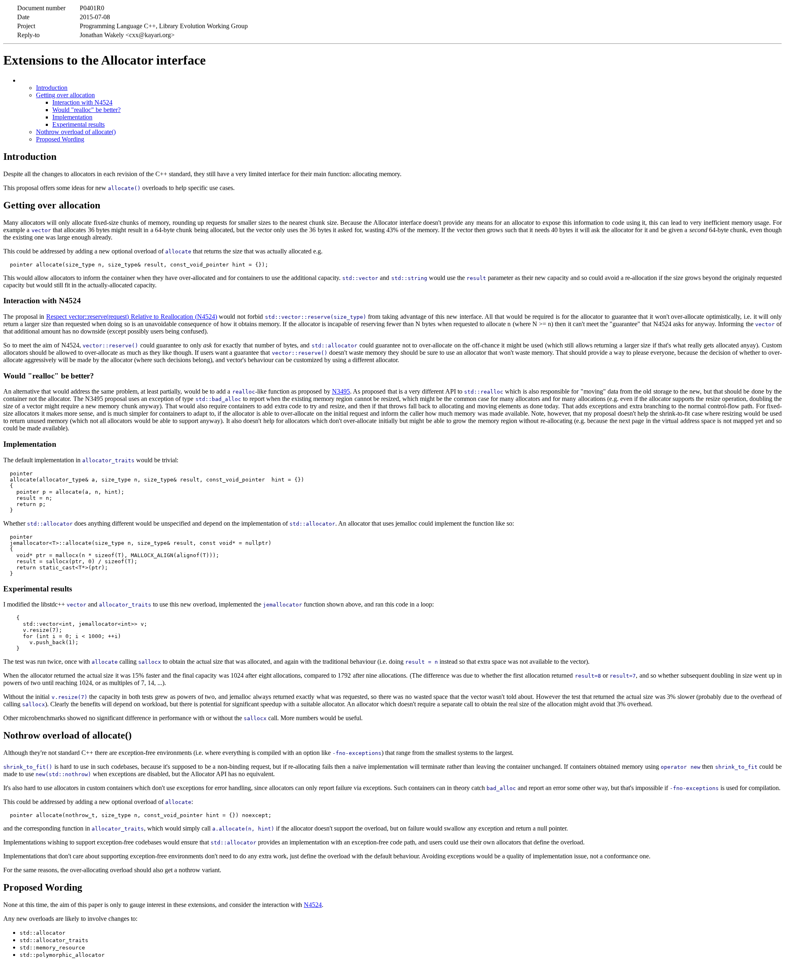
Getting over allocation (65, 95)
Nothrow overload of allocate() (76, 131)
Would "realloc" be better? (86, 109)
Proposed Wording (60, 139)
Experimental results (78, 124)
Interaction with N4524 (82, 102)
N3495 (341, 391)
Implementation (72, 117)
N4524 (313, 904)
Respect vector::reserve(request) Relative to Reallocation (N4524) (131, 316)
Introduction (51, 87)
